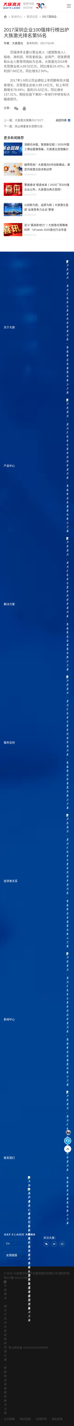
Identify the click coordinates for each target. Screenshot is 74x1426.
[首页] (12, 5)
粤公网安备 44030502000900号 (28, 1347)
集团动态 (32, 16)
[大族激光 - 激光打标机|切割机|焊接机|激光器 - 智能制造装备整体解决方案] (19, 1234)
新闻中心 (16, 16)
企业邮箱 (9, 1419)
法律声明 (41, 1419)
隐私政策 (57, 1419)
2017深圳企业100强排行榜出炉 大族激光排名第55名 (52, 16)
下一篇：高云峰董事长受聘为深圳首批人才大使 (26, 126)
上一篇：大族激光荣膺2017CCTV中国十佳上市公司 (26, 120)
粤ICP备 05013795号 (17, 1277)
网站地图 (25, 1419)
